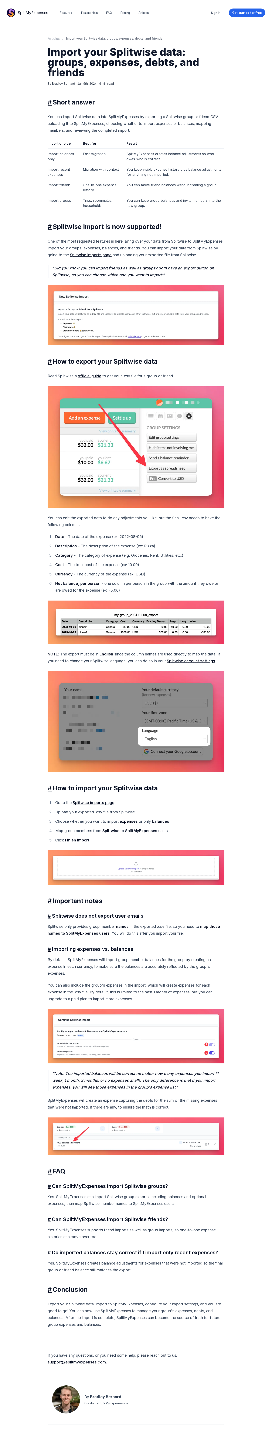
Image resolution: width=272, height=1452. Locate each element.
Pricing (125, 12)
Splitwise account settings (191, 661)
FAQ (109, 12)
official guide (89, 376)
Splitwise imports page (91, 255)
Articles (144, 12)
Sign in (215, 12)
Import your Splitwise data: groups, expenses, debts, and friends (114, 38)
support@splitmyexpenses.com (77, 1362)
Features (66, 12)
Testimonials (89, 12)
